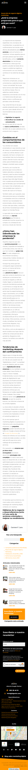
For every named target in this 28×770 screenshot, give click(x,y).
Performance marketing (8, 707)
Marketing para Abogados (8, 717)
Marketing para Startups (8, 714)
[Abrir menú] (25, 2)
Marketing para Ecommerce (9, 715)
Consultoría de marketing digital (10, 704)
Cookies (25, 764)
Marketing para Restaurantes (9, 712)
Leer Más (12, 572)
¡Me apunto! (20, 671)
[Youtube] (16, 749)
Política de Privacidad (13, 660)
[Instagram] (4, 749)
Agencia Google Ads (7, 699)
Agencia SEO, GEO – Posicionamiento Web (13, 701)
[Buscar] (22, 539)
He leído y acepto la (11, 651)
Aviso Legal (5, 764)
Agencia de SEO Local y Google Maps (12, 706)
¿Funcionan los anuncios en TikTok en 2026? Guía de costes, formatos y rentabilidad (17, 602)
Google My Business (11, 433)
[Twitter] (12, 749)
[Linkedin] (20, 749)
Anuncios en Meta (6, 702)
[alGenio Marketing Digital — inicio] (4, 2)
